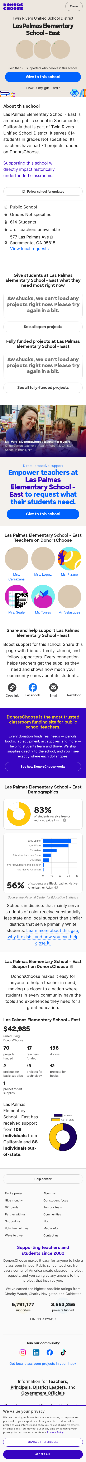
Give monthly (14, 1200)
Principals (21, 1387)
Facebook (32, 695)
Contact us (50, 1235)
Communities (52, 1214)
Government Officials (43, 1393)
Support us (12, 1221)
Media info (50, 1228)
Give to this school (43, 76)
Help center (43, 1179)
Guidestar (73, 1294)
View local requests (29, 248)
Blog (46, 1221)
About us (49, 1193)
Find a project (14, 1193)
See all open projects (43, 326)
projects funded (63, 1306)
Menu (74, 6)
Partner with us (15, 1214)
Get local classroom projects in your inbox (43, 1363)
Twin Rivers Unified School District (43, 18)
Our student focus (55, 1200)
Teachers (57, 1381)
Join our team (52, 1207)
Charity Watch (16, 1294)
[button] (12, 690)
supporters (23, 1306)
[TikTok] (63, 1352)
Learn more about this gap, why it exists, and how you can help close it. (44, 937)
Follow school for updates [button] (45, 191)
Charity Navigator (43, 1294)
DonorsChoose (13, 6)
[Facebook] (50, 1352)
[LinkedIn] (36, 1352)
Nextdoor (74, 695)
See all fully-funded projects (43, 387)
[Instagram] (23, 1352)
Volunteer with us (16, 1228)
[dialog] (43, 1433)
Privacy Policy (55, 1432)
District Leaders (49, 1387)
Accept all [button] (43, 1454)
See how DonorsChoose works (43, 766)
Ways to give (14, 1235)
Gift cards (11, 1207)
